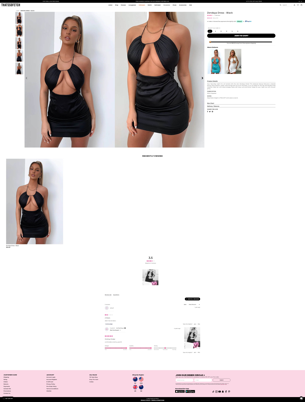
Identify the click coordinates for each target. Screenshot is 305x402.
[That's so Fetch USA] (141, 379)
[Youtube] (219, 392)
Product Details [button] (212, 81)
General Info (7, 388)
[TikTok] (213, 392)
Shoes (174, 5)
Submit (221, 380)
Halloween (142, 5)
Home (17, 10)
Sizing (5, 379)
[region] (150, 277)
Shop (116, 5)
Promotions (7, 391)
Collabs (91, 382)
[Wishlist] (298, 5)
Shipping (6, 377)
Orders (6, 382)
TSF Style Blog (93, 377)
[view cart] (301, 5)
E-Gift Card (49, 382)
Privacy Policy (50, 384)
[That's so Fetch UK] (135, 387)
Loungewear (132, 5)
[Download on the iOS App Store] (180, 392)
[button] (294, 5)
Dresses (123, 5)
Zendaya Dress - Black (27, 10)
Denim (150, 5)
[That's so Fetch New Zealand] (141, 387)
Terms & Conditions (52, 388)
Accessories (182, 5)
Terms (226, 384)
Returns (6, 384)
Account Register (51, 379)
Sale (190, 5)
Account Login (50, 377)
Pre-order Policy (51, 386)
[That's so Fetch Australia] (135, 379)
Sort (185, 304)
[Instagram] (216, 392)
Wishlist (48, 391)
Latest (110, 5)
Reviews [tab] (108, 295)
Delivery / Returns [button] (213, 106)
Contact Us (7, 393)
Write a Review (193, 299)
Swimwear (157, 5)
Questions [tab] (116, 295)
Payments (7, 386)
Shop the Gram (93, 379)
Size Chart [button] (210, 103)
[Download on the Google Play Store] (190, 392)
